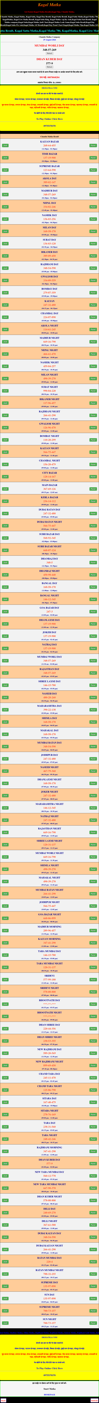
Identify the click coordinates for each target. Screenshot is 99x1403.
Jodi (5, 145)
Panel (93, 145)
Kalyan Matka (54, 1332)
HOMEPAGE (49, 1394)
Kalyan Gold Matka (88, 1332)
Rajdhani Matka (26, 1332)
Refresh (49, 53)
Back (3, 1400)
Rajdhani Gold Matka (70, 1332)
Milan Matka (12, 1332)
